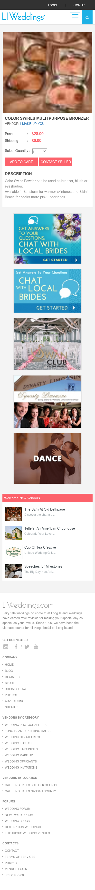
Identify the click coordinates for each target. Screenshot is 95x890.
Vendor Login (16, 869)
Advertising (14, 701)
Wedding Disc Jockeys (23, 737)
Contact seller (56, 161)
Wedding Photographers (26, 724)
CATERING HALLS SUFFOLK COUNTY (31, 785)
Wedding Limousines (21, 749)
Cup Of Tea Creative (40, 547)
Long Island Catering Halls (27, 731)
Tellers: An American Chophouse (49, 528)
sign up (79, 5)
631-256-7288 (14, 875)
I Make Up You (32, 123)
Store (10, 683)
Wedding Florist (18, 743)
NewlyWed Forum (19, 814)
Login (52, 5)
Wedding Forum (17, 808)
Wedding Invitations (21, 767)
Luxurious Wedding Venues (27, 833)
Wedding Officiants (21, 761)
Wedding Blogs (17, 821)
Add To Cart (21, 161)
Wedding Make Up (19, 755)
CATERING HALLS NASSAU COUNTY (30, 791)
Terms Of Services (20, 856)
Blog (9, 670)
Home (9, 664)
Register (12, 676)
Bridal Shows (16, 689)
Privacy (11, 862)
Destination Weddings (23, 827)
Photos (11, 695)
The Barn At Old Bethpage (44, 509)
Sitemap (11, 707)
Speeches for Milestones (43, 566)
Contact (12, 850)
